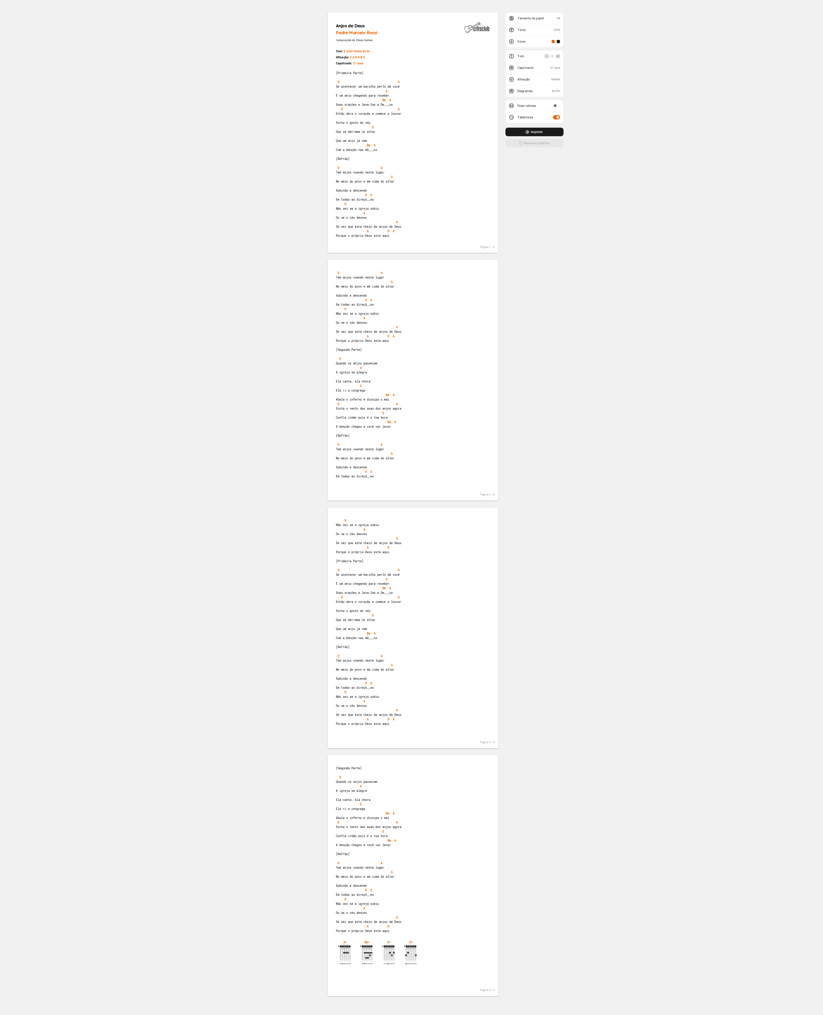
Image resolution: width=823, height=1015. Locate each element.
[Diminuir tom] (546, 56)
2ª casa (358, 63)
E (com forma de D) (357, 51)
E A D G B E (357, 57)
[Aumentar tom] (557, 56)
